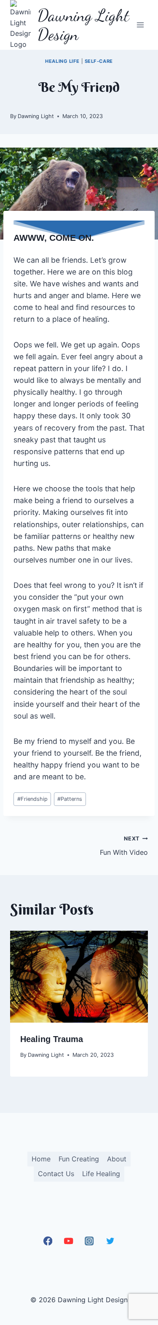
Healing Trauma (51, 1039)
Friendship (32, 799)
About (116, 1159)
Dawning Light (36, 116)
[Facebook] (48, 1241)
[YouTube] (68, 1241)
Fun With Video (124, 845)
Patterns (69, 799)
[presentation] (79, 977)
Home (41, 1159)
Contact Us (56, 1173)
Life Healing (101, 1173)
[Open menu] (140, 25)
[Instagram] (89, 1241)
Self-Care (99, 61)
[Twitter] (110, 1241)
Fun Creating (79, 1159)
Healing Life (62, 61)
